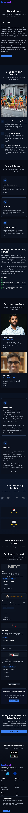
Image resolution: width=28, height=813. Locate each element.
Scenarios (3, 785)
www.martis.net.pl (7, 643)
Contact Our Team (14, 731)
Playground (4, 789)
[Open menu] (25, 2)
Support (17, 787)
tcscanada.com (7, 672)
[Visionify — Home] (6, 2)
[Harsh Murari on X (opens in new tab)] (5, 385)
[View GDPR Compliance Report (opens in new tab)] (15, 773)
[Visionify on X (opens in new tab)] (5, 347)
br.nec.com (6, 584)
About (2, 795)
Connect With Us (6, 55)
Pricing (2, 783)
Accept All (6, 810)
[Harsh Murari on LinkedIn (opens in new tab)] (3, 385)
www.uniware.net (7, 613)
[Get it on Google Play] (14, 756)
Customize (6, 807)
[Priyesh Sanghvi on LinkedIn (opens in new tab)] (3, 347)
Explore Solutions (14, 735)
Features (3, 781)
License (17, 795)
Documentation (19, 781)
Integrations (4, 787)
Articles (17, 783)
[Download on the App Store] (14, 752)
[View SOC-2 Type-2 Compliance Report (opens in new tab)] (7, 773)
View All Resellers (13, 684)
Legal (16, 785)
